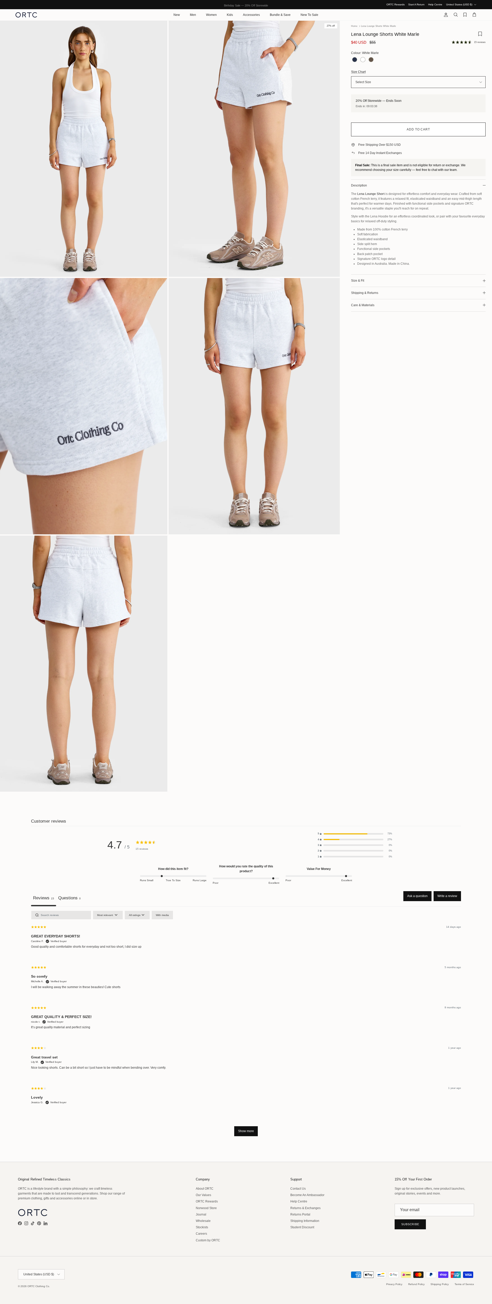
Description (359, 185)
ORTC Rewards (395, 4)
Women (211, 15)
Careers (201, 1233)
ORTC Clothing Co (38, 1286)
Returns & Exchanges (305, 1208)
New (176, 15)
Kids (230, 15)
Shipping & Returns (364, 293)
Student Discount (302, 1227)
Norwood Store (206, 1208)
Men (193, 15)
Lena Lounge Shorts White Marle (378, 26)
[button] (355, 833)
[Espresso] (371, 60)
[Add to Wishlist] (480, 36)
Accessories (251, 15)
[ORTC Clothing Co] (26, 15)
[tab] (69, 898)
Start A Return (416, 4)
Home (354, 26)
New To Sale (309, 15)
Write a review (447, 896)
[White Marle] (362, 60)
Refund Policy (416, 1284)
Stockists (202, 1227)
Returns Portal (300, 1214)
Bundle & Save (280, 15)
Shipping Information (304, 1221)
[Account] (445, 15)
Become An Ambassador (307, 1195)
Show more (246, 1131)
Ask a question (417, 896)
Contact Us (298, 1188)
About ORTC (204, 1188)
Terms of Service (464, 1284)
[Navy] (354, 60)
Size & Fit (357, 280)
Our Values (203, 1195)
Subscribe (410, 1224)
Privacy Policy (394, 1284)
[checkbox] (162, 915)
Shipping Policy (439, 1284)
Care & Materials (362, 305)
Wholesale (203, 1221)
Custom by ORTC (208, 1240)
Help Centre (435, 4)
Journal (201, 1214)
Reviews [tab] (43, 897)
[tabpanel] (246, 1026)
